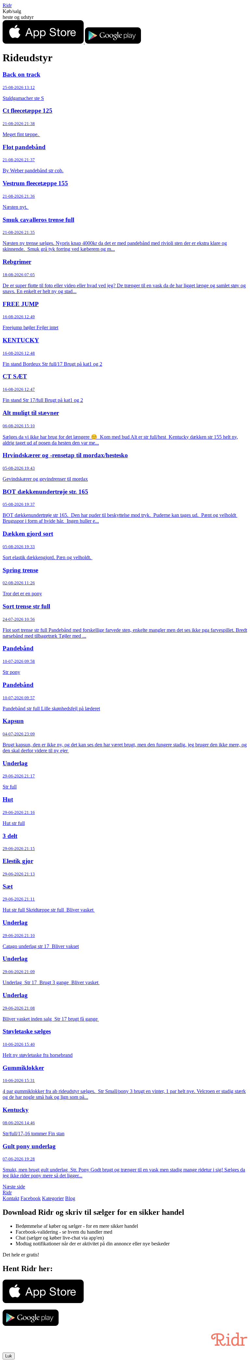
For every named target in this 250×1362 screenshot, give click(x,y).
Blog (70, 1198)
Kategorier (53, 1198)
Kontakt (11, 1198)
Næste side (14, 1186)
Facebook (31, 1198)
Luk (8, 1356)
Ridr (7, 5)
